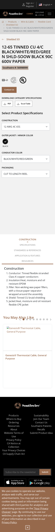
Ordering (14, 422)
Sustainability (41, 415)
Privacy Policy (9, 522)
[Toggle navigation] (49, 14)
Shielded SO (12, 24)
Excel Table (25, 103)
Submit (45, 472)
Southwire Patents (41, 426)
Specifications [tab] (27, 244)
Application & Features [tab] (27, 255)
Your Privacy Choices (13, 450)
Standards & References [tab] (27, 250)
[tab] (23, 319)
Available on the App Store (15, 482)
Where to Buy (13, 419)
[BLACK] (5, 141)
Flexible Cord (44, 21)
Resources (14, 426)
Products (12, 21)
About (13, 429)
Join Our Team (41, 419)
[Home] (3, 21)
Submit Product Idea (41, 433)
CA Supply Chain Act (14, 453)
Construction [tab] (27, 239)
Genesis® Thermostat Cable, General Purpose (26, 357)
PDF (9, 103)
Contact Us (9, 89)
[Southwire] (13, 14)
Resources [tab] (27, 261)
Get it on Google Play (40, 482)
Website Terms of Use (13, 434)
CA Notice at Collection (14, 445)
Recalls (41, 429)
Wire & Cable (27, 21)
